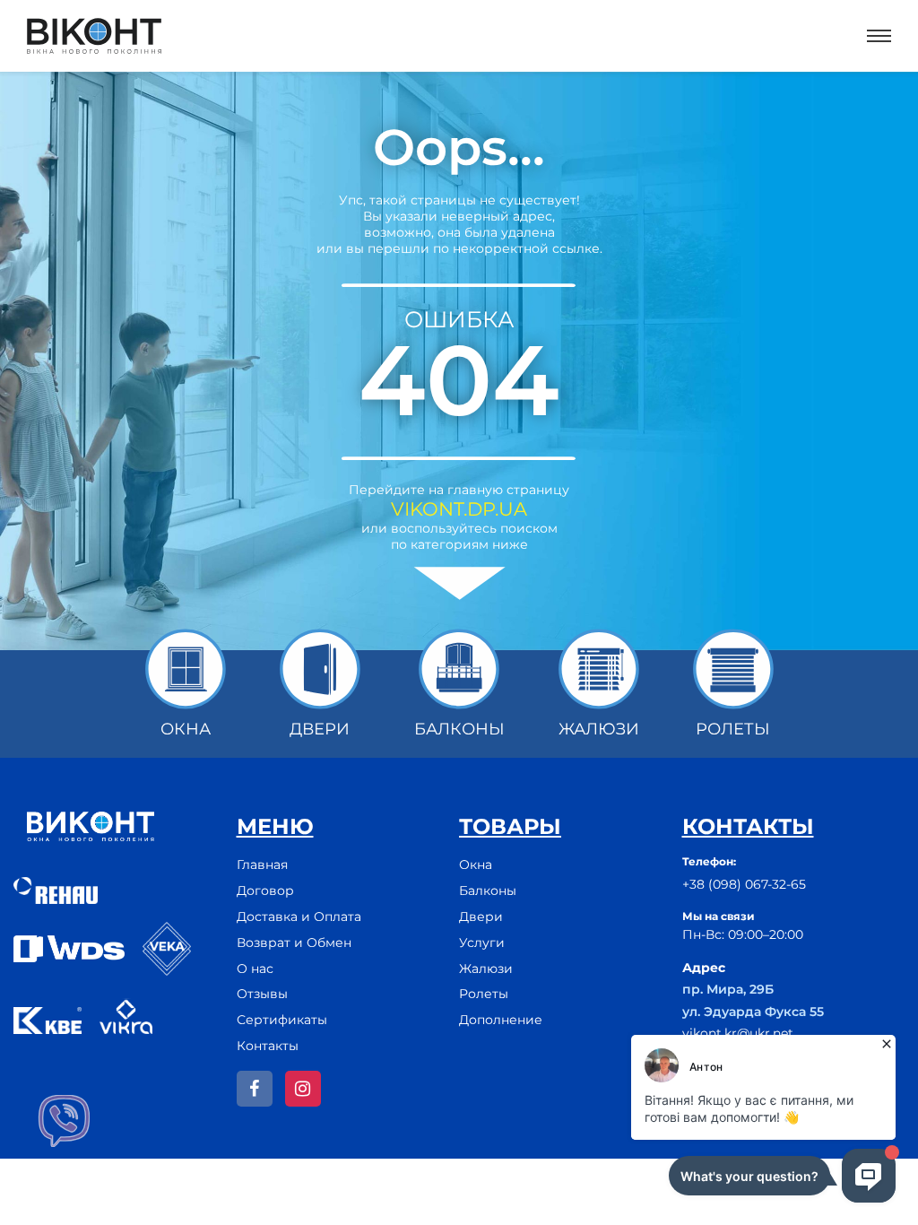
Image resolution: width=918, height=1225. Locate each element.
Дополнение (500, 1020)
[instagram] (303, 1089)
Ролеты (483, 994)
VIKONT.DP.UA (459, 509)
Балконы (487, 890)
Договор (265, 890)
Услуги (482, 942)
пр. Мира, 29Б (728, 989)
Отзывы (262, 994)
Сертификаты (282, 1020)
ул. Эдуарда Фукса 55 (753, 1011)
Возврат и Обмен (294, 942)
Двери (481, 916)
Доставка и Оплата (299, 916)
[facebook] (255, 1089)
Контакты (268, 1046)
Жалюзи (486, 968)
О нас (255, 968)
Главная (262, 864)
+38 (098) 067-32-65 (744, 884)
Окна (475, 864)
